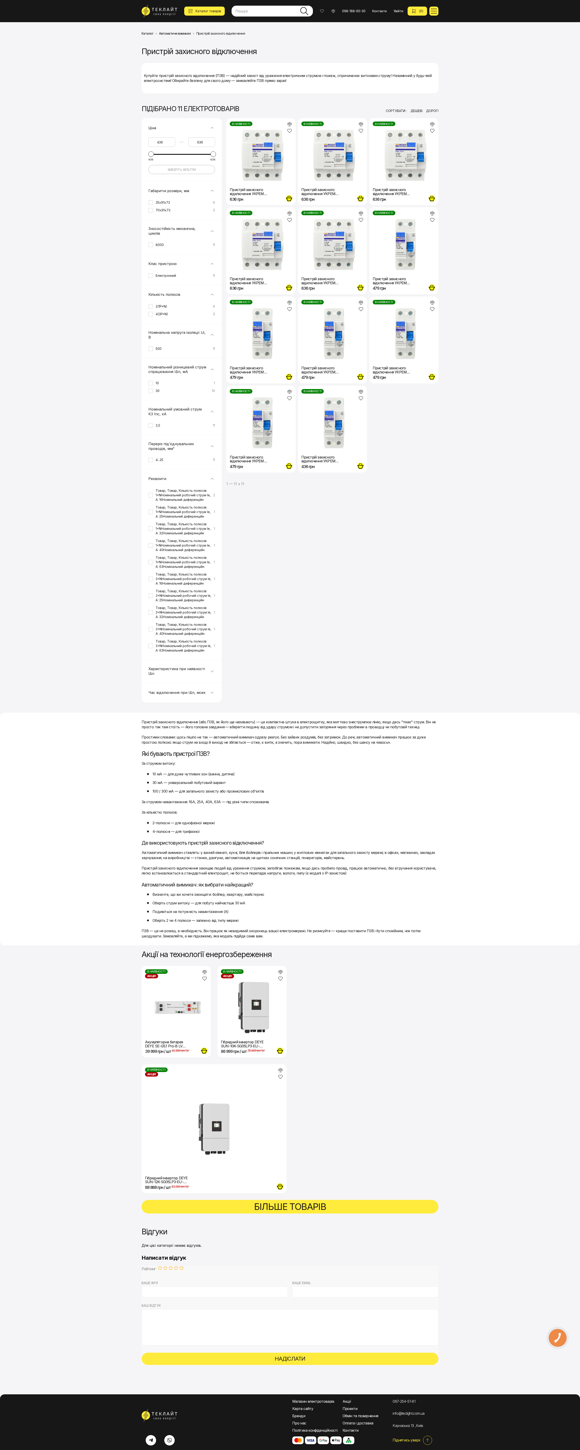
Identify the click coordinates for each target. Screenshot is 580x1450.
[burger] (433, 11)
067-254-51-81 (404, 1401)
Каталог (147, 33)
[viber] (169, 1440)
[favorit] (289, 131)
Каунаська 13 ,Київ (408, 1425)
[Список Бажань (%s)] (321, 11)
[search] (304, 11)
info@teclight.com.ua (408, 1413)
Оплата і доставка (358, 1423)
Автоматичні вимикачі (175, 33)
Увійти (398, 11)
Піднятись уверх (406, 1440)
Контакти (379, 11)
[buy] (289, 198)
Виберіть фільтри (182, 170)
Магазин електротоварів (313, 1401)
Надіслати (290, 1358)
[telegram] (151, 1440)
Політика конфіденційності (314, 1430)
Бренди (298, 1416)
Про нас (299, 1423)
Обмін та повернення (360, 1416)
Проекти (350, 1408)
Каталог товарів (208, 11)
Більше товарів (290, 1206)
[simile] (289, 124)
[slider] (151, 154)
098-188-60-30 (353, 11)
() (421, 11)
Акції (347, 1401)
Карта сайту (302, 1408)
